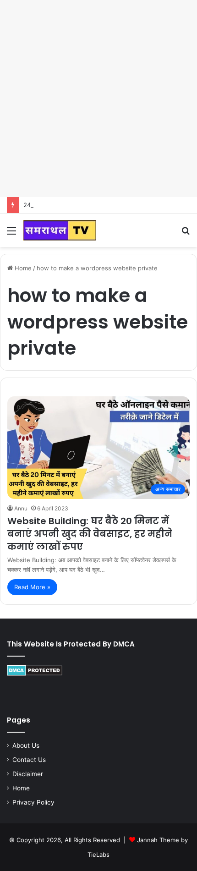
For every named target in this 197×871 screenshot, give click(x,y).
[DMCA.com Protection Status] (34, 673)
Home (22, 268)
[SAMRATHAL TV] (59, 230)
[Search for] (185, 234)
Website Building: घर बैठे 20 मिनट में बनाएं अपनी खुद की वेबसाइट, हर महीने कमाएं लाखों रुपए (89, 534)
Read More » (32, 587)
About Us (25, 745)
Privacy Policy (33, 802)
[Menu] (11, 234)
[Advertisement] (98, 98)
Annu (20, 508)
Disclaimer (27, 774)
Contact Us (29, 759)
